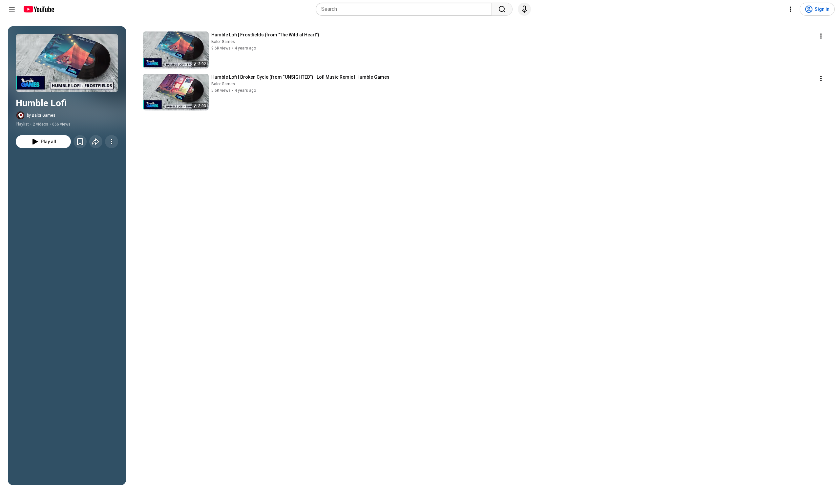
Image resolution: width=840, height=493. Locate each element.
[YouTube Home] (38, 9)
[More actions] (111, 141)
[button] (67, 63)
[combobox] (405, 9)
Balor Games (223, 41)
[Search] (502, 9)
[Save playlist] (80, 141)
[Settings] (790, 9)
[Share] (95, 141)
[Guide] (12, 9)
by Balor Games (41, 115)
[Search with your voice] (524, 9)
